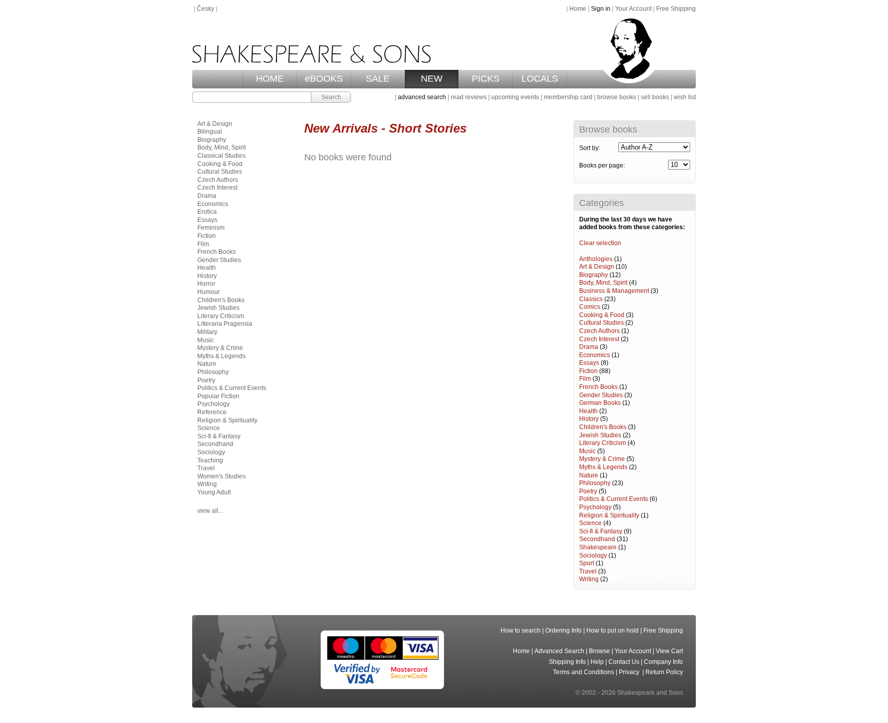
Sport (586, 563)
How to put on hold (612, 630)
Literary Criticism (602, 443)
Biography (593, 275)
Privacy (630, 672)
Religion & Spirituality (609, 515)
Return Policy (664, 672)
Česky (205, 8)
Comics (589, 306)
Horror (206, 283)
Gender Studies (601, 395)
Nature (588, 475)
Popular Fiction (218, 396)
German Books (600, 402)
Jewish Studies (600, 435)
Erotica (207, 211)
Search (331, 97)
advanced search (422, 97)
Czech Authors (599, 331)
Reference (212, 412)
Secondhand (597, 539)
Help (597, 661)
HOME (270, 78)
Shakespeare (598, 547)
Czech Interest (599, 339)
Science (590, 523)
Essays (589, 362)
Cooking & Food (601, 315)
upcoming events (515, 97)
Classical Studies (221, 155)
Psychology (595, 507)
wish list (685, 97)
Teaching (210, 460)
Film (585, 378)
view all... (210, 510)
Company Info (663, 661)
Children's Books (602, 427)
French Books (598, 387)
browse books (616, 97)
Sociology (593, 555)
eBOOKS (324, 78)
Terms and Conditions (583, 672)
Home (577, 8)
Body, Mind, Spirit (603, 282)
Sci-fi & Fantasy (600, 531)
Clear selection (600, 243)
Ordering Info (563, 630)
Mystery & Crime (602, 458)
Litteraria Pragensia (224, 323)
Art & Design (596, 266)
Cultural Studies (601, 322)
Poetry (588, 491)
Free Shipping (676, 8)
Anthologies (596, 259)
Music (587, 451)
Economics (594, 355)
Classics (591, 299)
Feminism (211, 227)
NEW (431, 78)
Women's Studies (221, 476)
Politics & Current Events (613, 499)
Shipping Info (567, 661)
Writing (589, 579)
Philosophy (594, 483)
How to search (521, 630)
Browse (599, 651)
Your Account (633, 8)
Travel (588, 571)
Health (588, 411)
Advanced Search (559, 651)
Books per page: (602, 165)
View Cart (669, 651)
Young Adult (214, 492)
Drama (588, 346)
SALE (378, 78)
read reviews (469, 97)
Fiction (588, 371)
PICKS (485, 78)
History (589, 418)
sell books (655, 97)
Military (207, 332)
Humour (208, 291)
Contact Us (623, 661)
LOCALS (540, 78)
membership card (568, 97)
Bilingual (209, 131)
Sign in (600, 8)
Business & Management (614, 290)
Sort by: (589, 148)
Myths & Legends (603, 467)
